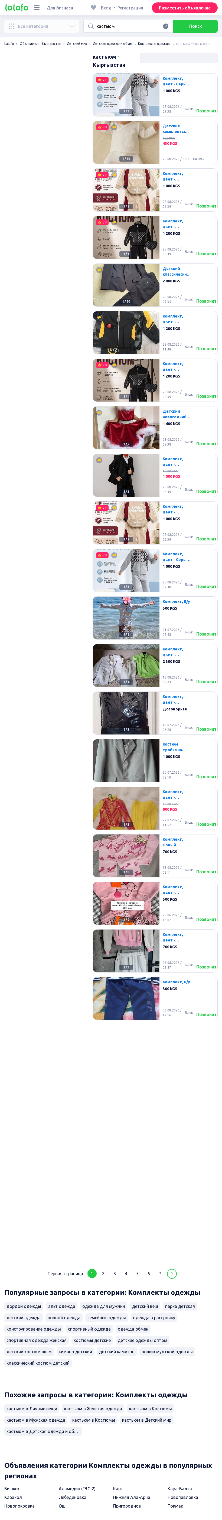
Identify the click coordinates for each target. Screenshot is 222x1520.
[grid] (155, 667)
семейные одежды (106, 1317)
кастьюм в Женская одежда (93, 1408)
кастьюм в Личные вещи (31, 1408)
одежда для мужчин (103, 1306)
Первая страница (65, 1273)
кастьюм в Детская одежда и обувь (43, 1431)
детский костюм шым (29, 1351)
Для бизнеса (60, 7)
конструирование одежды (33, 1329)
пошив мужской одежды (167, 1351)
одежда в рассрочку (154, 1317)
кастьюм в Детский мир (146, 1420)
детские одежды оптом (142, 1340)
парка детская (180, 1306)
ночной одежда (64, 1317)
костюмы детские (92, 1340)
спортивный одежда (89, 1329)
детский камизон (117, 1351)
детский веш (145, 1306)
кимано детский (75, 1351)
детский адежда (23, 1317)
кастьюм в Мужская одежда (35, 1420)
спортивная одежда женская (36, 1340)
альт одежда (61, 1306)
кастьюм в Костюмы (150, 1408)
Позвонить (207, 110)
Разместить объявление (185, 7)
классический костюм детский (38, 1363)
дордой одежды (23, 1306)
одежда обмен (133, 1329)
